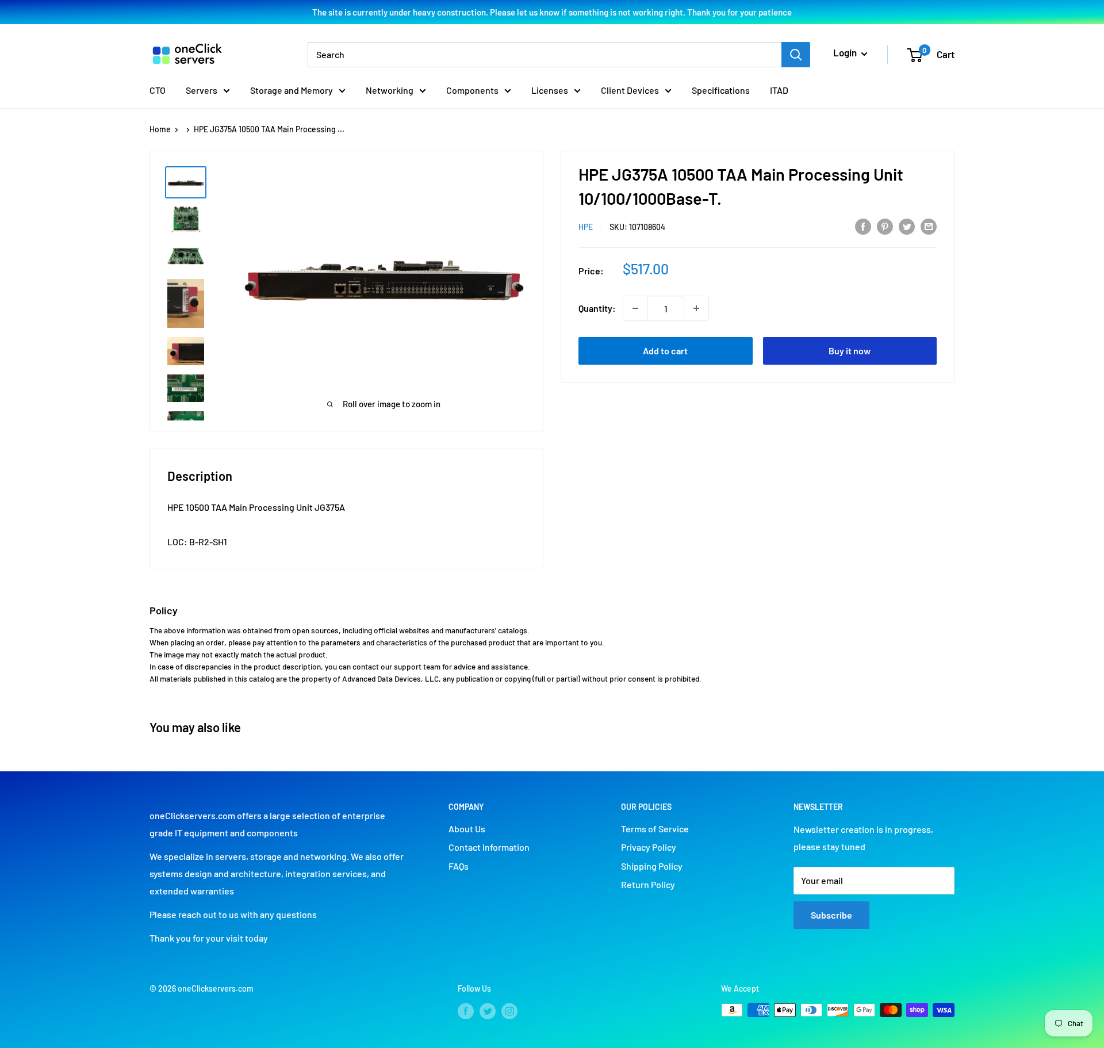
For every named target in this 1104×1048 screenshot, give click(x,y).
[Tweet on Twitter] (907, 226)
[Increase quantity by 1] (696, 308)
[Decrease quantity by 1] (635, 308)
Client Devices (630, 90)
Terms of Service (655, 828)
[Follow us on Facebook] (466, 1011)
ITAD (779, 90)
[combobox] (544, 54)
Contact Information (489, 847)
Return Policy (648, 884)
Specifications (721, 90)
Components (472, 90)
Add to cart (665, 350)
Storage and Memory (291, 90)
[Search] (795, 54)
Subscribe (831, 914)
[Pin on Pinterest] (885, 226)
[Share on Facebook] (863, 226)
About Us (466, 828)
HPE (585, 227)
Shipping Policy (652, 865)
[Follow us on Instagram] (509, 1011)
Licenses (549, 90)
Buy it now (850, 350)
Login (845, 52)
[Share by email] (929, 226)
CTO (158, 90)
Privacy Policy (648, 847)
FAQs (458, 865)
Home (160, 129)
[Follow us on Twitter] (488, 1011)
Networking (389, 90)
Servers (201, 90)
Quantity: (597, 308)
